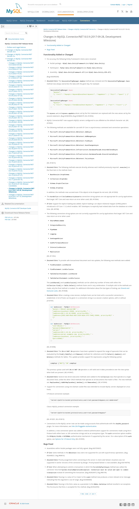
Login (123, 4)
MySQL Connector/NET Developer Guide (18, 208)
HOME (86, 494)
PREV (82, 494)
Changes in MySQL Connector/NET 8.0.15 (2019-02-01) (21, 161)
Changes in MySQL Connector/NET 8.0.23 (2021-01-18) (21, 126)
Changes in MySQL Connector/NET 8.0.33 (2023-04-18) (21, 81)
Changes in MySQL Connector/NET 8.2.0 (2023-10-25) (21, 73)
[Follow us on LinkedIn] (126, 12)
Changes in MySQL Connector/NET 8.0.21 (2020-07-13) (21, 134)
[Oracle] (14, 504)
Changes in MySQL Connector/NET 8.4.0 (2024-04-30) (21, 64)
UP (90, 494)
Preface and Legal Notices (16, 47)
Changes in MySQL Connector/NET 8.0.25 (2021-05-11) (21, 117)
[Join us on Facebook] (117, 12)
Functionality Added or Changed (58, 45)
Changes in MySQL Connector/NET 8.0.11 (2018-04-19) (21, 179)
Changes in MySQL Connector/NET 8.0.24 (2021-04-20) (21, 121)
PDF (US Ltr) (9, 217)
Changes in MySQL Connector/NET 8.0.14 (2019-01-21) (21, 165)
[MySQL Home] (14, 9)
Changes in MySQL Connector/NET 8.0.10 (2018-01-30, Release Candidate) (21, 184)
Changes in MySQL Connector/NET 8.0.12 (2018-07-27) (21, 174)
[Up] (33, 26)
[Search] (26, 33)
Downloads (48, 11)
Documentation (66, 11)
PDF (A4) (7, 220)
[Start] (30, 26)
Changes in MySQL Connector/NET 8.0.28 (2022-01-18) (21, 103)
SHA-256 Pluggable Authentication (84, 426)
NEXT (93, 494)
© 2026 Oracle (24, 504)
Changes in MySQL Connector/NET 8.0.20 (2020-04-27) (21, 139)
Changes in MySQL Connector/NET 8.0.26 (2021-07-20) (21, 112)
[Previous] (27, 26)
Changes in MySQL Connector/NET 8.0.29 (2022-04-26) (21, 99)
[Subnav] (6, 50)
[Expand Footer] (5, 504)
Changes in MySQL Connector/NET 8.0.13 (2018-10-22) (21, 170)
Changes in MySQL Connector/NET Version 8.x (19, 60)
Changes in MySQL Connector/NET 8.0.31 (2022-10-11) (21, 90)
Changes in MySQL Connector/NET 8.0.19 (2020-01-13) (21, 143)
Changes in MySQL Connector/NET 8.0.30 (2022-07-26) (21, 95)
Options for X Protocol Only (65, 439)
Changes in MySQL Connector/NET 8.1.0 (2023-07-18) (21, 77)
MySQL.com (33, 11)
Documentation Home (16, 39)
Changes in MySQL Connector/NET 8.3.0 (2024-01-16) (21, 68)
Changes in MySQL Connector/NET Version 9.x (19, 55)
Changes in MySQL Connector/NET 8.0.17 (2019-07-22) (21, 152)
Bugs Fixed (51, 50)
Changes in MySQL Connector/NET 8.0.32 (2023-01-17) (21, 86)
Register (129, 4)
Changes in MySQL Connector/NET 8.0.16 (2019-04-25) (21, 156)
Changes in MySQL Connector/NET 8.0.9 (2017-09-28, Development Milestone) (21, 190)
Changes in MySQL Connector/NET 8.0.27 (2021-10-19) (21, 108)
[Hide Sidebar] (2, 26)
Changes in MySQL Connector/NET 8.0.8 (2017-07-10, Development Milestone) (21, 196)
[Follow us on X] (122, 12)
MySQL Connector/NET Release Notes (55, 29)
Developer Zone (85, 11)
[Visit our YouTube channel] (130, 12)
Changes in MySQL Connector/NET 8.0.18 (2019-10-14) (21, 148)
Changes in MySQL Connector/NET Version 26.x (19, 51)
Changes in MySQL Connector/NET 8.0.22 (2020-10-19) (21, 130)
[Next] (36, 26)
